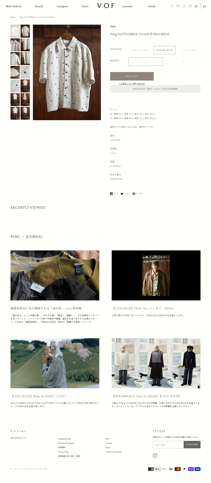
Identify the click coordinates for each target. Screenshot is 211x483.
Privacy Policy (63, 451)
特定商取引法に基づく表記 (69, 456)
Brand (39, 6)
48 (146, 61)
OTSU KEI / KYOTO (164, 50)
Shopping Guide (64, 438)
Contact (109, 443)
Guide (152, 6)
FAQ (107, 438)
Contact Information (114, 451)
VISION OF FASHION (33, 469)
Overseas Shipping (66, 443)
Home (13, 17)
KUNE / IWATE (189, 50)
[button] (97, 72)
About (108, 447)
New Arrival (13, 6)
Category (62, 6)
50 (183, 61)
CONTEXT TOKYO (140, 50)
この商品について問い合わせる (132, 83)
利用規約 (61, 447)
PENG (113, 26)
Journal (127, 6)
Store (85, 6)
